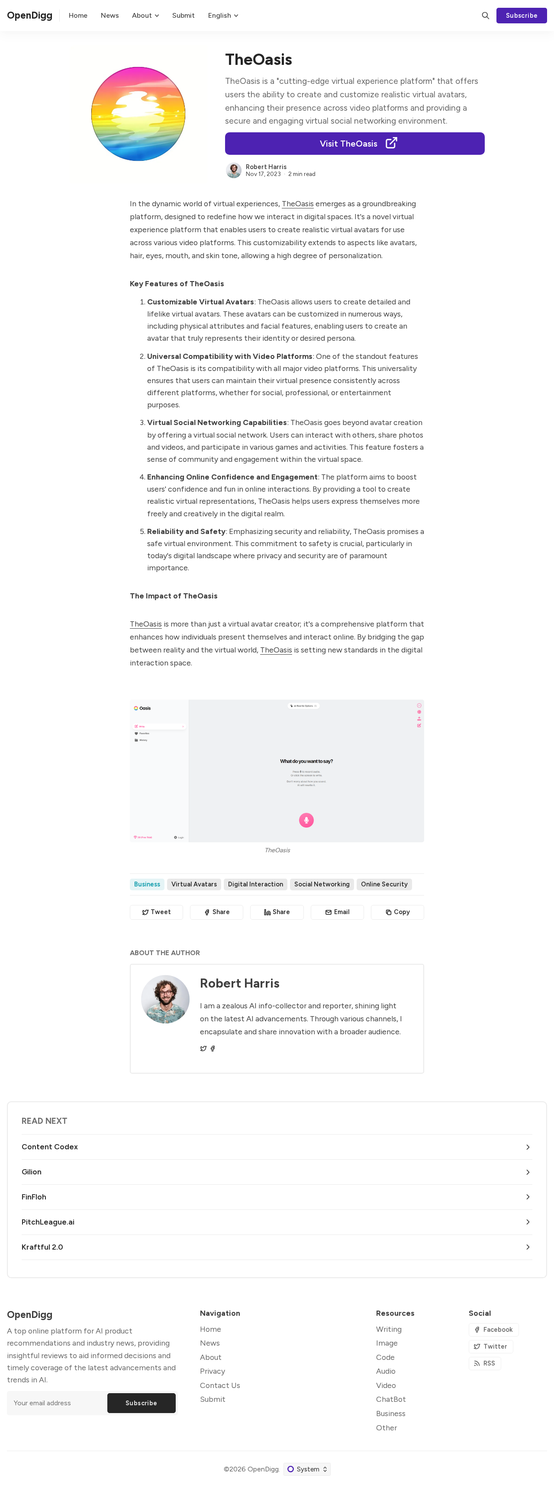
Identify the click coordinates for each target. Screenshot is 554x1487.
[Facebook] (212, 1048)
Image (387, 1342)
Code (385, 1357)
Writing (389, 1329)
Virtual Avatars (194, 884)
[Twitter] (203, 1048)
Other (386, 1427)
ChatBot (391, 1399)
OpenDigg (263, 1469)
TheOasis (298, 203)
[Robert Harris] (233, 170)
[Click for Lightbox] (277, 771)
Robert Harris (266, 167)
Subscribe (522, 15)
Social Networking (322, 884)
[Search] (485, 15)
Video (386, 1385)
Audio (386, 1370)
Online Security (384, 884)
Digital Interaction (255, 884)
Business (147, 884)
